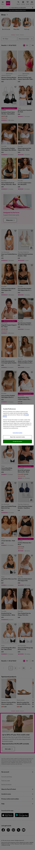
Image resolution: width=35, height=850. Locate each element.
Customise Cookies (17, 432)
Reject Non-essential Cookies (17, 437)
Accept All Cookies (17, 441)
